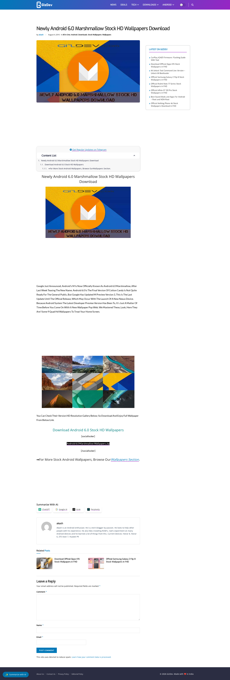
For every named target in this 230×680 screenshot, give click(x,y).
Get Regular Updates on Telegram (89, 149)
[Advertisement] (115, 18)
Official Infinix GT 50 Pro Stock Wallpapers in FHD (164, 91)
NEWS (113, 4)
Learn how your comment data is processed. (91, 657)
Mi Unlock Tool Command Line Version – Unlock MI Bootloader (168, 72)
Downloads (82, 34)
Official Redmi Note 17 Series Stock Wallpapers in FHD (166, 85)
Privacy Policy (63, 674)
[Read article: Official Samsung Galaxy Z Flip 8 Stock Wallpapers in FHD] (96, 563)
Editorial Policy (77, 674)
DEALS (124, 4)
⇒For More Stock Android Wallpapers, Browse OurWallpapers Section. (79, 168)
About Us (40, 674)
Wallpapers (106, 34)
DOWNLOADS (149, 4)
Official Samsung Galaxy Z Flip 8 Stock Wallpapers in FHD (121, 560)
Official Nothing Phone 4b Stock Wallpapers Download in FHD (164, 104)
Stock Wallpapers (95, 34)
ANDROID (167, 4)
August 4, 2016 (54, 34)
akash (41, 34)
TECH (133, 4)
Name (40, 625)
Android (74, 34)
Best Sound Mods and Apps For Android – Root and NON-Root (168, 98)
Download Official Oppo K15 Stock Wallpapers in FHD (67, 560)
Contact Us (51, 674)
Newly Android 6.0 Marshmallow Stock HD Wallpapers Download (70, 160)
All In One (66, 34)
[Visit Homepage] (44, 4)
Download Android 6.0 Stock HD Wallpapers (64, 164)
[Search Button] (192, 5)
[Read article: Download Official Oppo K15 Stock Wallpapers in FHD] (44, 563)
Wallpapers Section (125, 459)
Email (39, 637)
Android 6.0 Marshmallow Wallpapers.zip (88, 443)
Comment (41, 592)
